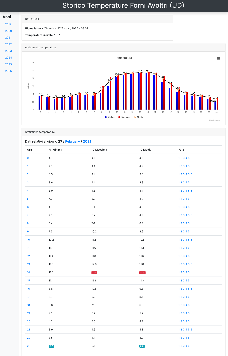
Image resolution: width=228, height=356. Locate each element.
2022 (8, 44)
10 (28, 239)
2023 (8, 51)
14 (28, 272)
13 (28, 264)
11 (28, 247)
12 (28, 256)
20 (28, 321)
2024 (8, 57)
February (72, 141)
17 (28, 296)
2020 (8, 31)
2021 (8, 37)
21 (28, 329)
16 (28, 288)
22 (28, 337)
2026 (8, 71)
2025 (8, 64)
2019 (8, 24)
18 (28, 305)
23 (28, 345)
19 (28, 313)
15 (28, 280)
